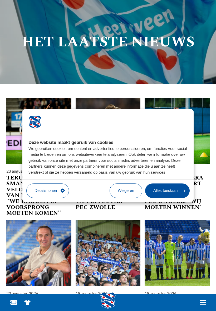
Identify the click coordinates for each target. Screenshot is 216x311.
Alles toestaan (165, 190)
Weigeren (126, 190)
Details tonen (46, 190)
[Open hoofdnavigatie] (202, 302)
